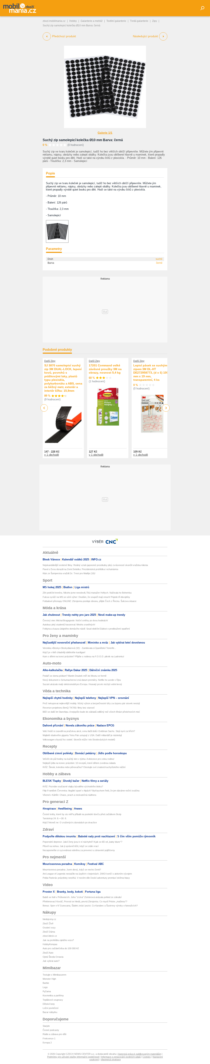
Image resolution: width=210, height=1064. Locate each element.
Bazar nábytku (50, 1012)
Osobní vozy (49, 927)
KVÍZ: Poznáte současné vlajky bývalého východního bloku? (73, 786)
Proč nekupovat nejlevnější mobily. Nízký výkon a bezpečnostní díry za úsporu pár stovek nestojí (91, 703)
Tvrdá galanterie (139, 21)
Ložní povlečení (50, 1008)
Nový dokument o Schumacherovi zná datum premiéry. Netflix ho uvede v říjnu (82, 680)
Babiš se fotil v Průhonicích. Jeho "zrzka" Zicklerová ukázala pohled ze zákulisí (82, 897)
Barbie (46, 983)
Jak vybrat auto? (51, 961)
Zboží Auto (48, 952)
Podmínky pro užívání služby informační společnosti (73, 1057)
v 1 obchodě (51, 454)
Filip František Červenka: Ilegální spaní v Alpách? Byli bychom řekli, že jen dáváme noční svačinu (91, 790)
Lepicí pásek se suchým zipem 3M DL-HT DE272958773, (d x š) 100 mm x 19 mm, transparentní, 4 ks (150, 372)
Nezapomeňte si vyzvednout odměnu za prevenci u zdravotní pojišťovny (79, 850)
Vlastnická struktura (111, 1059)
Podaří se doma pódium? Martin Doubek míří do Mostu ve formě (74, 676)
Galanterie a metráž (92, 21)
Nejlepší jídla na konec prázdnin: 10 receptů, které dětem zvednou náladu (79, 763)
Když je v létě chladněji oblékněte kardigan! (64, 652)
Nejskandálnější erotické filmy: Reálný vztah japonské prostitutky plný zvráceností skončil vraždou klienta (95, 565)
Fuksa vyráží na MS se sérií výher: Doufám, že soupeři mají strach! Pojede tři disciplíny (86, 597)
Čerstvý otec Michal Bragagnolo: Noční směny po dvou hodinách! (75, 620)
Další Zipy (49, 361)
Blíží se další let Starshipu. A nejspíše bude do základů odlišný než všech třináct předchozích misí (91, 712)
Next (166, 408)
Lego (45, 987)
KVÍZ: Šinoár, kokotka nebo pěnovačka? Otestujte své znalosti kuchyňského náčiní (84, 767)
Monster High (49, 979)
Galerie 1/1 (105, 132)
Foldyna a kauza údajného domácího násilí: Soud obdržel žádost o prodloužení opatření (86, 628)
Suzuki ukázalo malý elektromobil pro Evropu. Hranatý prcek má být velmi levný (82, 684)
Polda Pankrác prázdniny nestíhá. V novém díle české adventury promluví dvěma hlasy (86, 878)
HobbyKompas (50, 944)
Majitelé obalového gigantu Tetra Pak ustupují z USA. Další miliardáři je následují (82, 735)
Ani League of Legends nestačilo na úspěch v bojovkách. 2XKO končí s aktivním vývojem (87, 873)
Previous (44, 408)
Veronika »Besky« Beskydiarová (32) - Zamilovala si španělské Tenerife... (79, 648)
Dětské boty (49, 1004)
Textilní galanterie (116, 21)
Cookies (147, 1057)
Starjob (46, 1026)
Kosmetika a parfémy (53, 995)
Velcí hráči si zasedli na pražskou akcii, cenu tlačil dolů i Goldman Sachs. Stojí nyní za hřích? (89, 731)
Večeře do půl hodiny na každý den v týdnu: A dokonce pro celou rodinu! (78, 759)
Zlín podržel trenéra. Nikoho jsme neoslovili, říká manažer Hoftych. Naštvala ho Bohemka (87, 592)
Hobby (73, 21)
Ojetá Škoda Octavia (53, 957)
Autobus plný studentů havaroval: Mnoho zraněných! (69, 624)
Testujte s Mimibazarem (54, 974)
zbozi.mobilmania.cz (54, 21)
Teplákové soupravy (53, 1000)
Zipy (154, 21)
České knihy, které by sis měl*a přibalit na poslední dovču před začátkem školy (82, 814)
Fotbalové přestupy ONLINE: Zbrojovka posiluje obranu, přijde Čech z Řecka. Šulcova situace (89, 601)
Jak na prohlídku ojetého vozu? (58, 940)
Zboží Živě (48, 923)
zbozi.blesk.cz (50, 936)
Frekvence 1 (49, 1038)
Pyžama (47, 991)
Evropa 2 (47, 1042)
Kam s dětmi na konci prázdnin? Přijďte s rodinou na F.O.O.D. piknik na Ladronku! (83, 656)
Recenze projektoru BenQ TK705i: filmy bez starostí (69, 707)
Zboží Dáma (49, 931)
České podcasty (51, 1030)
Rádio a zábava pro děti (54, 1034)
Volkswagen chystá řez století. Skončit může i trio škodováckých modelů (79, 739)
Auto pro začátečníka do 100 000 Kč (61, 948)
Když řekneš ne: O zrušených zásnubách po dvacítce (70, 822)
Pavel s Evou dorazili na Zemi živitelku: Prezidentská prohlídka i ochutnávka (80, 569)
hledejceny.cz (49, 919)
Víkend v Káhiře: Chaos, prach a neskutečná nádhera (69, 795)
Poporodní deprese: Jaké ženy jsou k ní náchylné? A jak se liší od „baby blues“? (82, 842)
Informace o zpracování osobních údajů (121, 1057)
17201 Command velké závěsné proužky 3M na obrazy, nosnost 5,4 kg (105, 369)
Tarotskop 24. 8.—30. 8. (55, 818)
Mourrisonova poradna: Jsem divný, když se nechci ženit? (72, 869)
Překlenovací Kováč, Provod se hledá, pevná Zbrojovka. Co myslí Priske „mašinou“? (85, 901)
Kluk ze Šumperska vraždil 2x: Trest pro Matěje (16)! (69, 573)
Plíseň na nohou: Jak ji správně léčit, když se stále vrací (71, 846)
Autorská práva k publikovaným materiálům (139, 1054)
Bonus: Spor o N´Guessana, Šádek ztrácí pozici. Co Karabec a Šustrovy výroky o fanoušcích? (90, 905)
